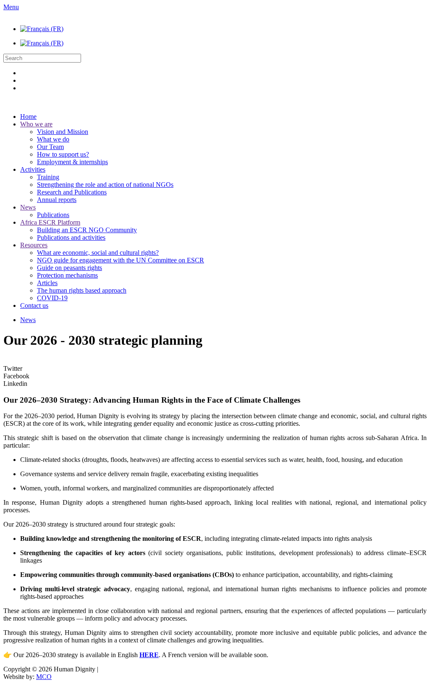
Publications (53, 214)
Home (28, 116)
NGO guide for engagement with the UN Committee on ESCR (120, 260)
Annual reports (56, 199)
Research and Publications (72, 192)
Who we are (36, 124)
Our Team (50, 146)
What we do (53, 139)
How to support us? (63, 154)
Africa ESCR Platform (50, 222)
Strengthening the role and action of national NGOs (105, 184)
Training (48, 177)
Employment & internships (72, 161)
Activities (32, 169)
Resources (33, 245)
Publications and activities (71, 237)
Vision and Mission (62, 131)
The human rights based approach (81, 290)
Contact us (34, 305)
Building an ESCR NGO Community (87, 229)
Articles (47, 282)
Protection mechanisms (67, 275)
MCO (44, 676)
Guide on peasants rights (69, 267)
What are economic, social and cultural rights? (98, 252)
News (28, 207)
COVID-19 (52, 297)
